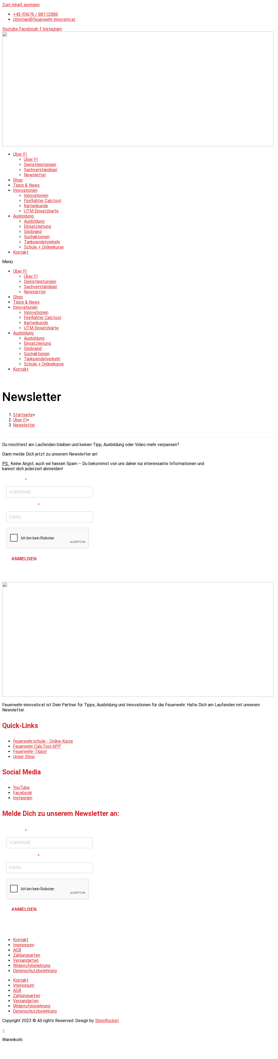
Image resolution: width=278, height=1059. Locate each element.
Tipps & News (26, 185)
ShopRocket (107, 1020)
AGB (17, 950)
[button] (139, 261)
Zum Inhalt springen (21, 4)
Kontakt (21, 252)
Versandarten (26, 960)
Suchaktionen (37, 236)
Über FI (20, 154)
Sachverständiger (40, 169)
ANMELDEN (24, 558)
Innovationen (25, 190)
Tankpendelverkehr (42, 241)
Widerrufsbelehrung (31, 965)
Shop (18, 180)
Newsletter (35, 174)
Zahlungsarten (26, 955)
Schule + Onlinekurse (44, 247)
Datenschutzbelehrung (35, 970)
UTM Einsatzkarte (41, 211)
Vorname (16, 480)
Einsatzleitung (37, 226)
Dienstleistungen (40, 164)
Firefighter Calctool (42, 200)
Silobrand (33, 231)
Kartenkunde (36, 205)
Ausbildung (23, 216)
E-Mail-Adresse (22, 505)
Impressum (23, 944)
